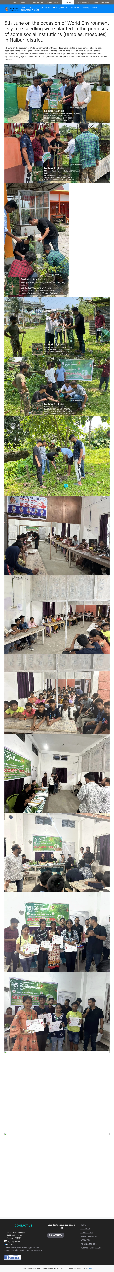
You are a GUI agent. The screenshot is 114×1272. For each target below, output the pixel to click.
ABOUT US (25, 2)
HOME (14, 2)
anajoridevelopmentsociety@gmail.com (22, 1247)
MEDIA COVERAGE (53, 2)
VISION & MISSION (82, 2)
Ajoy (90, 1268)
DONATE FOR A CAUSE (102, 2)
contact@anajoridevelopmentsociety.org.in (23, 1250)
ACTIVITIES (68, 2)
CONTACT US (38, 2)
